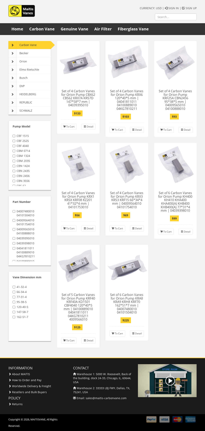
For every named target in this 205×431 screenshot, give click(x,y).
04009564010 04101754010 (25, 222)
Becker (23, 53)
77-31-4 (22, 297)
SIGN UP (191, 8)
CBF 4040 (23, 146)
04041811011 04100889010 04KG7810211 (26, 252)
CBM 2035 (23, 161)
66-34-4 (22, 292)
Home (17, 29)
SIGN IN (173, 8)
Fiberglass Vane (133, 29)
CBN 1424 (23, 166)
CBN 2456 (23, 176)
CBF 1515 (23, 136)
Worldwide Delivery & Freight (31, 386)
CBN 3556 (23, 181)
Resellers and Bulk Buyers (29, 392)
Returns (17, 404)
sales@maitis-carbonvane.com (106, 398)
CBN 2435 (23, 171)
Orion (23, 61)
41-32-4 (22, 287)
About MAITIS (21, 374)
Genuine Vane (74, 29)
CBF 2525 (23, 141)
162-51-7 (22, 317)
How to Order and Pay (26, 380)
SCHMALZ (25, 110)
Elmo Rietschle (29, 69)
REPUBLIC (25, 102)
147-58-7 (22, 312)
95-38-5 (22, 302)
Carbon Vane (42, 29)
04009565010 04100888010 (25, 231)
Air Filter (103, 29)
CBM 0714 (23, 151)
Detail (89, 126)
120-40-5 (22, 307)
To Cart (70, 126)
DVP (22, 86)
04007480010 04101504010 (25, 213)
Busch (23, 78)
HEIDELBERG (27, 94)
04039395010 (25, 238)
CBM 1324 (23, 156)
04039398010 (25, 243)
